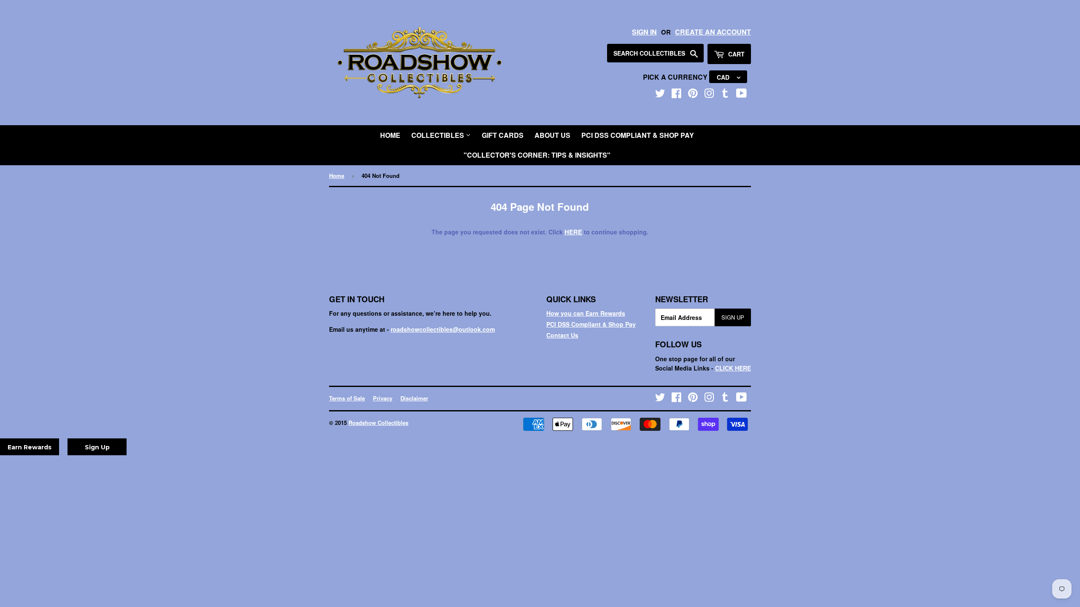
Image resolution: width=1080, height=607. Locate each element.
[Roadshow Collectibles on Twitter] (660, 95)
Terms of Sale (347, 398)
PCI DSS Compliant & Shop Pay (637, 135)
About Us (552, 135)
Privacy (382, 398)
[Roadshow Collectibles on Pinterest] (693, 95)
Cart (735, 54)
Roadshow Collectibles (378, 423)
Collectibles (438, 135)
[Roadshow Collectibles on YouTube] (741, 95)
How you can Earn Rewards (585, 313)
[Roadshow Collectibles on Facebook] (676, 95)
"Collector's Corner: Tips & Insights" (537, 155)
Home (390, 135)
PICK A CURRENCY (676, 77)
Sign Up (732, 317)
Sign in (644, 32)
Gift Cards (503, 135)
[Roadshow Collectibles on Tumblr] (725, 95)
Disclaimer (414, 398)
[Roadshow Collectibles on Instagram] (709, 95)
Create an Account (713, 32)
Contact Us (562, 335)
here (573, 231)
